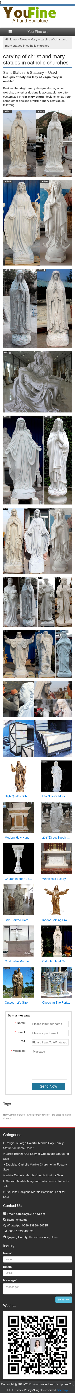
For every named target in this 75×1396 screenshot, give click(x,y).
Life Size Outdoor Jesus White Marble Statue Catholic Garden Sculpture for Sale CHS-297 (56, 796)
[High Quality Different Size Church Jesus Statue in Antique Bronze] (18, 775)
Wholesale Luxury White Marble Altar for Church (56, 879)
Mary (34, 39)
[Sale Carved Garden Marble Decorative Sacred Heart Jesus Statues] (18, 899)
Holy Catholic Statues (14, 1114)
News (23, 39)
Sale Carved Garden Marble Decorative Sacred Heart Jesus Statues (19, 920)
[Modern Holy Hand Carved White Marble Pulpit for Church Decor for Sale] (18, 817)
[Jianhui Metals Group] (29, 15)
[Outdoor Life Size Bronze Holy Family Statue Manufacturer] (18, 982)
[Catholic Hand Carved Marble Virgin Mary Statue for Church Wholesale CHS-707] (56, 940)
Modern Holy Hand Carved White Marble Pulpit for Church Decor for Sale (19, 837)
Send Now (64, 1299)
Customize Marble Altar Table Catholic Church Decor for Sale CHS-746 (19, 961)
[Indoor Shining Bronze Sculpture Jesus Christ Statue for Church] (56, 899)
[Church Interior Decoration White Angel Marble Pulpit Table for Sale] (18, 858)
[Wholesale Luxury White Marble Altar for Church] (56, 858)
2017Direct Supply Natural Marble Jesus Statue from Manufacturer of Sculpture (56, 837)
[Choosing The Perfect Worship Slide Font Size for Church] (56, 982)
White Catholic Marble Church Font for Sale (34, 1175)
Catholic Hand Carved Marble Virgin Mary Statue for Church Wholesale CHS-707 (56, 961)
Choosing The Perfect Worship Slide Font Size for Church (56, 1002)
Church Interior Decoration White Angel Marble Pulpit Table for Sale (19, 879)
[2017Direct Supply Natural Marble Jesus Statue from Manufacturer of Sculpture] (56, 817)
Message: (10, 1280)
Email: (25, 1213)
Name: (7, 1253)
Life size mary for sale (38, 1114)
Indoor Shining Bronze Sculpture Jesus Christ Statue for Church (56, 920)
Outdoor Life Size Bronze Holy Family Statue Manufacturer (19, 1002)
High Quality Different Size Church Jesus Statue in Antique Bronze (19, 796)
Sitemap (62, 1390)
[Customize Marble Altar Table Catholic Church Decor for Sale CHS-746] (18, 940)
